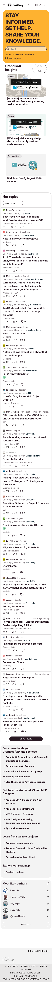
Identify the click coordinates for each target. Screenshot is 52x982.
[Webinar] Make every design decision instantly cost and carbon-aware (24, 141)
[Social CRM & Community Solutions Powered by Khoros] (8, 959)
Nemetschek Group (39, 979)
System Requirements (17, 828)
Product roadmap (15, 872)
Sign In (46, 5)
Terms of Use (33, 973)
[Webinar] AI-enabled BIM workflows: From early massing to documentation (25, 101)
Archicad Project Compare (20, 808)
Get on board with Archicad (20, 857)
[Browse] (4, 5)
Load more (26, 739)
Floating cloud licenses (18, 776)
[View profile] (4, 210)
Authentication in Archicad (20, 766)
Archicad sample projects (19, 843)
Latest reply (8, 213)
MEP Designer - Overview (19, 814)
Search (30, 5)
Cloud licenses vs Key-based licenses (25, 782)
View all (39, 68)
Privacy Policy (17, 973)
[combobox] (26, 48)
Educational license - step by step (24, 771)
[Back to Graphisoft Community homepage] (16, 5)
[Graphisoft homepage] (39, 951)
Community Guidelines (25, 976)
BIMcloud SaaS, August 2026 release (24, 180)
